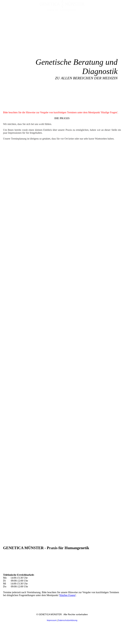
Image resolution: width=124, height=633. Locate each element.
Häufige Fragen (67, 595)
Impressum (52, 620)
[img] (62, 5)
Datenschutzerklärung (67, 620)
